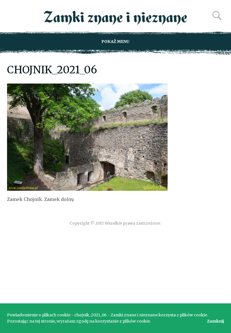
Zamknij (215, 321)
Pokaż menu (115, 41)
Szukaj (217, 15)
